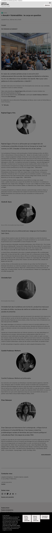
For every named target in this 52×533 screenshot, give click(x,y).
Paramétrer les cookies (45, 516)
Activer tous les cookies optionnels (26, 518)
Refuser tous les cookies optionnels (35, 518)
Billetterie (47, 5)
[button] (50, 2)
